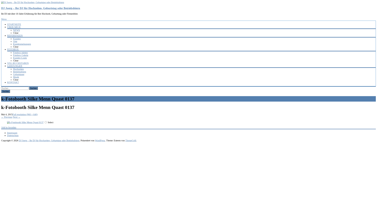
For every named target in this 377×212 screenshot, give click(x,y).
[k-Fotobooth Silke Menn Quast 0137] (25, 122)
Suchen (33, 88)
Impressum (12, 133)
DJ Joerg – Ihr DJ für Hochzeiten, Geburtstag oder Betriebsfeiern (40, 8)
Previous (6, 117)
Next (16, 117)
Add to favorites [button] (8, 127)
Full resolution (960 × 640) (25, 114)
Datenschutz (13, 135)
